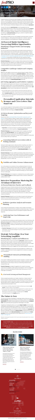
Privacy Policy (24, 418)
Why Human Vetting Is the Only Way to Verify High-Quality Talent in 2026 (8, 349)
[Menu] (34, 3)
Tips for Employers (8, 10)
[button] (4, 364)
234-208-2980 (12, 388)
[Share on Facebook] (2, 7)
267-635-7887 (11, 383)
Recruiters (2, 10)
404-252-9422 (11, 393)
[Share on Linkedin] (4, 7)
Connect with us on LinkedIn (17, 403)
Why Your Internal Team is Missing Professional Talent (25, 349)
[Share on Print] (9, 7)
